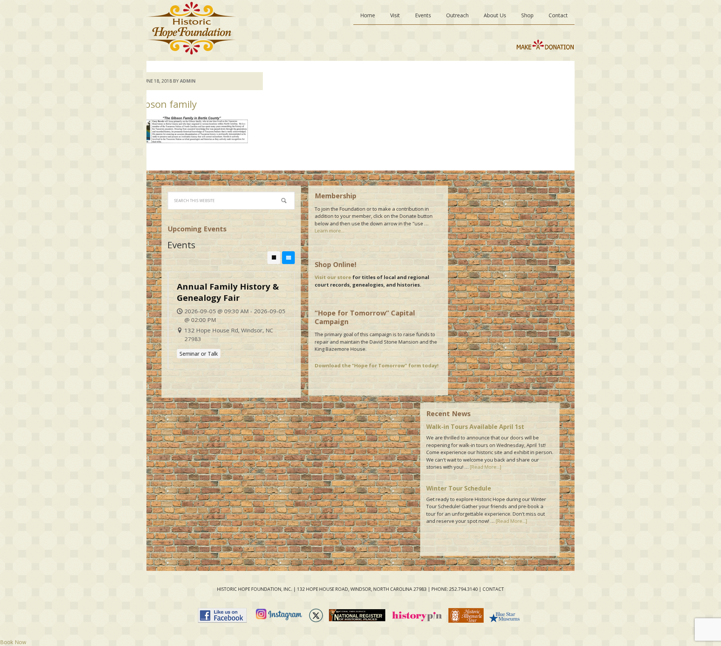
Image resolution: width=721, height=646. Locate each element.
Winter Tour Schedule (458, 488)
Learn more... (329, 230)
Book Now (13, 642)
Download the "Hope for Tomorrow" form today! (377, 365)
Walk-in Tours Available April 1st (475, 427)
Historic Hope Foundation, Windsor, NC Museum (191, 30)
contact (493, 589)
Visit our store (333, 277)
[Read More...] (485, 466)
